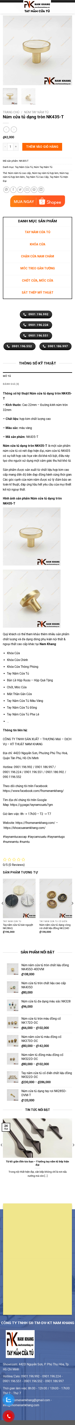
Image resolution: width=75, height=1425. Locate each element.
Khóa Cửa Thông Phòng (22, 667)
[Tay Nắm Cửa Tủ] (37, 7)
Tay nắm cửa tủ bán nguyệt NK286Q (18, 926)
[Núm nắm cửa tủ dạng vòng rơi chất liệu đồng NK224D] (55, 898)
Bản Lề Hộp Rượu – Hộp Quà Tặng (30, 680)
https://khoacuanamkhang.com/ (25, 828)
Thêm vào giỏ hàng (42, 147)
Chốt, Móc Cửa (17, 687)
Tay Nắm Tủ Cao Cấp (37, 176)
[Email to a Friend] (27, 190)
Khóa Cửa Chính (17, 660)
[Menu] (5, 6)
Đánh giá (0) (11, 383)
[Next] (65, 50)
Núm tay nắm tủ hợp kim (45, 173)
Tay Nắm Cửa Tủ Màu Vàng (25, 701)
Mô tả (7, 376)
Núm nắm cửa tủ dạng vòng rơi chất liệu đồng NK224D (55, 926)
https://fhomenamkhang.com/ (36, 823)
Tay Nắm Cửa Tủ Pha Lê (23, 714)
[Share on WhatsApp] (6, 190)
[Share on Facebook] (13, 190)
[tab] (37, 376)
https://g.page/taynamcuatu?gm (31, 805)
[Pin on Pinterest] (34, 190)
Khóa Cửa (13, 653)
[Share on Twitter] (20, 190)
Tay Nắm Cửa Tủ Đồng (22, 707)
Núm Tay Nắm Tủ (36, 112)
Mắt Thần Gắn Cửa (19, 694)
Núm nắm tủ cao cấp (19, 173)
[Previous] (9, 50)
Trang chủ (11, 112)
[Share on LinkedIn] (41, 190)
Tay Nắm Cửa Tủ (24, 167)
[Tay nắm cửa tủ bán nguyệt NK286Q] (19, 898)
